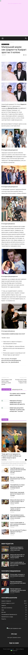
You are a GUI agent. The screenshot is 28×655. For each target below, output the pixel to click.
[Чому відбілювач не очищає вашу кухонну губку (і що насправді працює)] (5, 486)
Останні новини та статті (8, 649)
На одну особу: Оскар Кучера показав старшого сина (21, 381)
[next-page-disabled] (5, 415)
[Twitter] (6, 58)
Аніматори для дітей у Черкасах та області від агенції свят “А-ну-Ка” (17, 409)
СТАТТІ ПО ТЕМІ (6, 389)
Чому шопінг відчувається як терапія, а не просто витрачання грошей (17, 509)
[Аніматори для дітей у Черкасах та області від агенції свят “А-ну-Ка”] (5, 409)
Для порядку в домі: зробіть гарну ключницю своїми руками (6, 382)
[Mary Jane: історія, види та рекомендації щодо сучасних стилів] (5, 479)
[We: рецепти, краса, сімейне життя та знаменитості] (14, 3)
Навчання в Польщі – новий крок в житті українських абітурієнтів (17, 402)
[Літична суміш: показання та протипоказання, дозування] (5, 576)
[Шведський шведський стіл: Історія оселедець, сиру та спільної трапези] (5, 501)
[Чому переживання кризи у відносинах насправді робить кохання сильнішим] (5, 516)
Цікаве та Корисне (10, 42)
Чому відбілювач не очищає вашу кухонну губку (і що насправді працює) (17, 486)
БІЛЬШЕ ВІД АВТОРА (17, 389)
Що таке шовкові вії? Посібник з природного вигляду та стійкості (18, 532)
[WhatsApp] (13, 58)
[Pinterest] (9, 58)
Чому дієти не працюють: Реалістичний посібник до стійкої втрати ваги (11, 456)
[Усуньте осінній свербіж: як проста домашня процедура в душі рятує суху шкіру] (5, 524)
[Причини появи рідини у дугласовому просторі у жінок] (5, 583)
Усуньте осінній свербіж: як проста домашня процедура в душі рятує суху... (18, 524)
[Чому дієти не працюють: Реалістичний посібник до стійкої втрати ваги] (14, 437)
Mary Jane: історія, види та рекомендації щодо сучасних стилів (17, 479)
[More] (16, 58)
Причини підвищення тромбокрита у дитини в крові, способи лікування (18, 590)
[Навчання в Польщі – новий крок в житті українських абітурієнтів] (5, 402)
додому (3, 42)
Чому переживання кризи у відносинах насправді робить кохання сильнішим (17, 516)
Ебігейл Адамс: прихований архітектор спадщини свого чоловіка (17, 494)
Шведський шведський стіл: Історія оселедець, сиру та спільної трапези (17, 501)
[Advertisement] (14, 22)
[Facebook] (2, 58)
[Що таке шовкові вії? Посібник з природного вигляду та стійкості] (5, 532)
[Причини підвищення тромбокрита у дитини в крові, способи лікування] (5, 590)
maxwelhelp (3, 459)
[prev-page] (2, 415)
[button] (2, 38)
